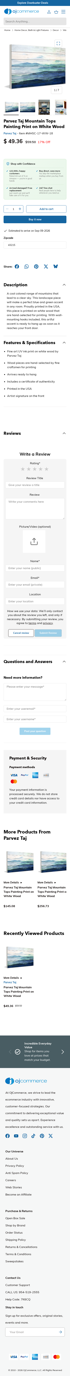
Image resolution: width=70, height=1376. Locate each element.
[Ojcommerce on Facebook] (8, 1134)
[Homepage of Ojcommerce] (21, 11)
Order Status (14, 1232)
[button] (23, 469)
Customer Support (17, 1285)
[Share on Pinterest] (36, 266)
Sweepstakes (14, 1261)
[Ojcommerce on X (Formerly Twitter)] (51, 1134)
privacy (48, 623)
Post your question (35, 731)
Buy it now (35, 219)
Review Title (34, 478)
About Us (11, 1158)
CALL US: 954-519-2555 (22, 1292)
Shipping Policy (15, 1239)
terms (32, 623)
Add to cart (46, 209)
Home (7, 30)
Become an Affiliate (18, 1194)
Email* (35, 578)
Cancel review (21, 633)
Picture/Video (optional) (35, 526)
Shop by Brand (15, 1225)
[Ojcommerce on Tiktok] (33, 1134)
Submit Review (48, 633)
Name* (35, 561)
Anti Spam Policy (16, 1173)
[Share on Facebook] (17, 266)
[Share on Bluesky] (56, 266)
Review (35, 494)
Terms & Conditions (18, 1254)
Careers (10, 1180)
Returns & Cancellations (21, 1247)
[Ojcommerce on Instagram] (25, 1134)
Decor (56, 30)
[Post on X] (46, 266)
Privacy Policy (14, 1165)
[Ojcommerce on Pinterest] (42, 1134)
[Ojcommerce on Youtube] (16, 1134)
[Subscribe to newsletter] (60, 1332)
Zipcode (8, 238)
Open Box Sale (15, 1218)
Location (35, 594)
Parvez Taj (10, 133)
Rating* (35, 463)
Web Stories (13, 1187)
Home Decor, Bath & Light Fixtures (32, 30)
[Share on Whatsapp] (27, 266)
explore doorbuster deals (35, 2)
